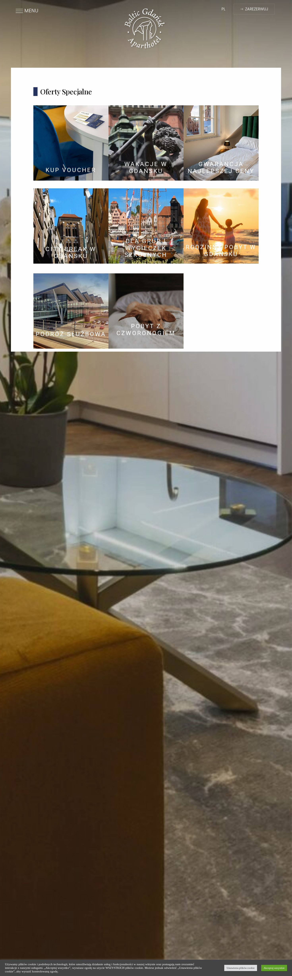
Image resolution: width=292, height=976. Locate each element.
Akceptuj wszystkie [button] (274, 967)
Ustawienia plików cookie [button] (241, 967)
